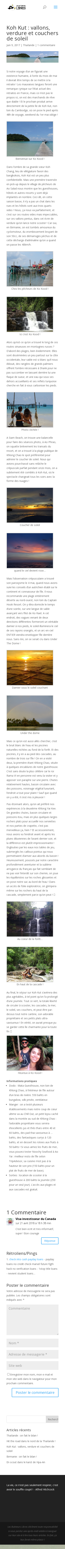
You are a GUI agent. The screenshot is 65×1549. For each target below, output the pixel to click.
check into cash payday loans (26, 1259)
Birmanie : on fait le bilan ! (21, 1456)
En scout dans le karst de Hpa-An (25, 1462)
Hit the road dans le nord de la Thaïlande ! (30, 1441)
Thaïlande (28, 45)
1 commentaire (46, 45)
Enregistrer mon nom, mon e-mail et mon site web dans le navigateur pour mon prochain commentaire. (31, 1379)
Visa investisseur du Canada (36, 1219)
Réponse (49, 1240)
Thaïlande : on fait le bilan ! (22, 1435)
